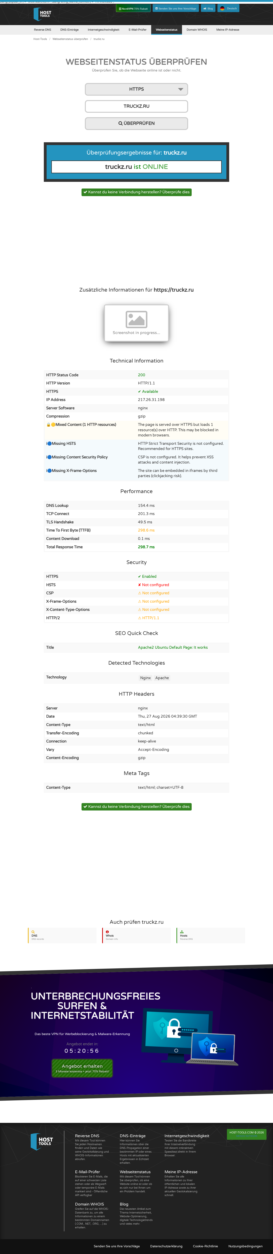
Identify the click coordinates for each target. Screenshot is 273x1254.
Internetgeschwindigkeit (103, 29)
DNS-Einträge (69, 29)
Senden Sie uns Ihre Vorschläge (177, 8)
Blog (210, 8)
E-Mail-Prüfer (138, 29)
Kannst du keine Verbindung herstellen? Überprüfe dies (138, 192)
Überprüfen (139, 123)
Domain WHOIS (197, 29)
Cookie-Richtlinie (205, 1246)
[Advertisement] (136, 240)
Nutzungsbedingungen (245, 1246)
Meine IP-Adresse (227, 29)
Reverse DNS (42, 29)
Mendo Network (246, 1136)
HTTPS (136, 89)
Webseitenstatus (166, 29)
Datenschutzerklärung (166, 1246)
